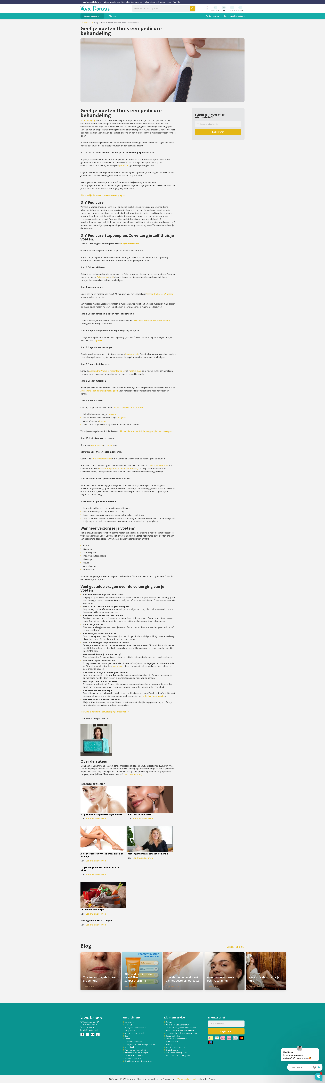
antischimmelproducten (154, 696)
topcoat (103, 421)
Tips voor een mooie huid (135, 1050)
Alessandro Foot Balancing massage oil (99, 390)
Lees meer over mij (133, 774)
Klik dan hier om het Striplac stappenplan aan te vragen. (145, 431)
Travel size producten (133, 1041)
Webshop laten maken (188, 1079)
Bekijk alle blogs (235, 946)
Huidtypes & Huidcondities (135, 1027)
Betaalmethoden (173, 1036)
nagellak (122, 417)
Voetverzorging (87, 120)
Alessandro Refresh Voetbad (159, 294)
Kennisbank (129, 1047)
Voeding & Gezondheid (134, 1033)
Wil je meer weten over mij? (177, 1025)
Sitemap (169, 1044)
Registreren (218, 131)
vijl (112, 277)
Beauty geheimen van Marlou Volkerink (147, 853)
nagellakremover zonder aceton (128, 407)
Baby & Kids (130, 1030)
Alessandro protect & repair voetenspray (118, 468)
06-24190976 (88, 1027)
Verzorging (129, 1022)
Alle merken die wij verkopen (136, 1052)
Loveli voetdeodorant (101, 458)
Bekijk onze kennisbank (234, 16)
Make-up (128, 1025)
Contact (169, 1022)
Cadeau (128, 1039)
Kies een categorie (91, 16)
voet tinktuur (135, 371)
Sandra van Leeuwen (96, 818)
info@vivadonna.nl (90, 1030)
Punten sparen (212, 16)
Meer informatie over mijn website (180, 1030)
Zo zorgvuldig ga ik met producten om (181, 1033)
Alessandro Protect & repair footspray (107, 371)
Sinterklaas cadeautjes (92, 909)
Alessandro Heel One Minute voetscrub (151, 320)
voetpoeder (117, 666)
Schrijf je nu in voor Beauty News (138, 1061)
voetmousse (97, 445)
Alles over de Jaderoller (139, 814)
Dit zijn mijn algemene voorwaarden (181, 1027)
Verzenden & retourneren (176, 1039)
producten (124, 165)
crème (109, 445)
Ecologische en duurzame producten (140, 1044)
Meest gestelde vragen (175, 1047)
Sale (126, 1036)
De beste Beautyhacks (134, 1055)
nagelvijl (98, 340)
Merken (112, 16)
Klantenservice (172, 1041)
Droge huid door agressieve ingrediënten (101, 814)
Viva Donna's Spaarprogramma (178, 1055)
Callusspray (102, 277)
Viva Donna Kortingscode (176, 1052)
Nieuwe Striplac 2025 (133, 1058)
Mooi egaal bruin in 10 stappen (96, 920)
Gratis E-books (172, 1050)
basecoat (112, 414)
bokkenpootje (132, 354)
